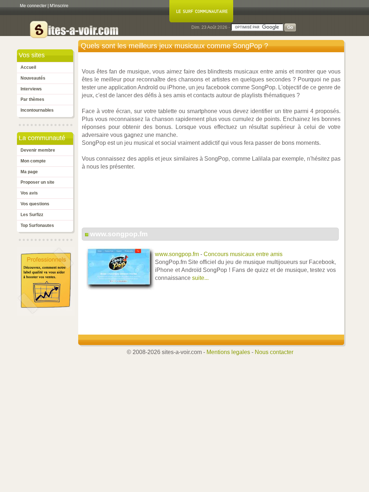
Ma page (29, 171)
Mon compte (33, 161)
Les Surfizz (32, 214)
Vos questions (35, 203)
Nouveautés (33, 78)
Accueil (28, 67)
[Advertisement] (213, 203)
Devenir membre (38, 150)
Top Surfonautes (37, 225)
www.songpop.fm (119, 234)
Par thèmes (32, 99)
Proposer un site (37, 182)
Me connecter (33, 5)
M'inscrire (59, 5)
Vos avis (29, 193)
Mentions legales (228, 352)
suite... (200, 278)
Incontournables (37, 110)
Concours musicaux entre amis (243, 254)
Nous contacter (274, 352)
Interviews (31, 88)
